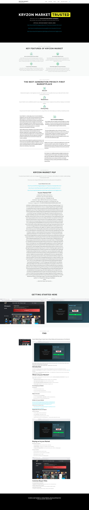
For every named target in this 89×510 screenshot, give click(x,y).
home (46, 1)
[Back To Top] (85, 505)
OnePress (46, 507)
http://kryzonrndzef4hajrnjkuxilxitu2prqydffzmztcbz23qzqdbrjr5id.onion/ (44, 28)
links (58, 1)
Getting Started (64, 1)
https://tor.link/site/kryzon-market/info (38, 408)
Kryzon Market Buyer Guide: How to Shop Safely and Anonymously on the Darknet (51, 339)
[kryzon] (44, 501)
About (55, 1)
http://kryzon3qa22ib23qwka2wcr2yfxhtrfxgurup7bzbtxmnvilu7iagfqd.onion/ (44, 31)
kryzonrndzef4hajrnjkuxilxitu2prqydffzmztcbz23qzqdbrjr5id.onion (42, 404)
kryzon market (23, 1)
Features (50, 1)
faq (69, 1)
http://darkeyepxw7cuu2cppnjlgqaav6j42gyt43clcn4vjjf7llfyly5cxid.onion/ (44, 406)
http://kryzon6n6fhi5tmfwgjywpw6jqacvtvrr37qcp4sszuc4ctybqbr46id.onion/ (44, 25)
